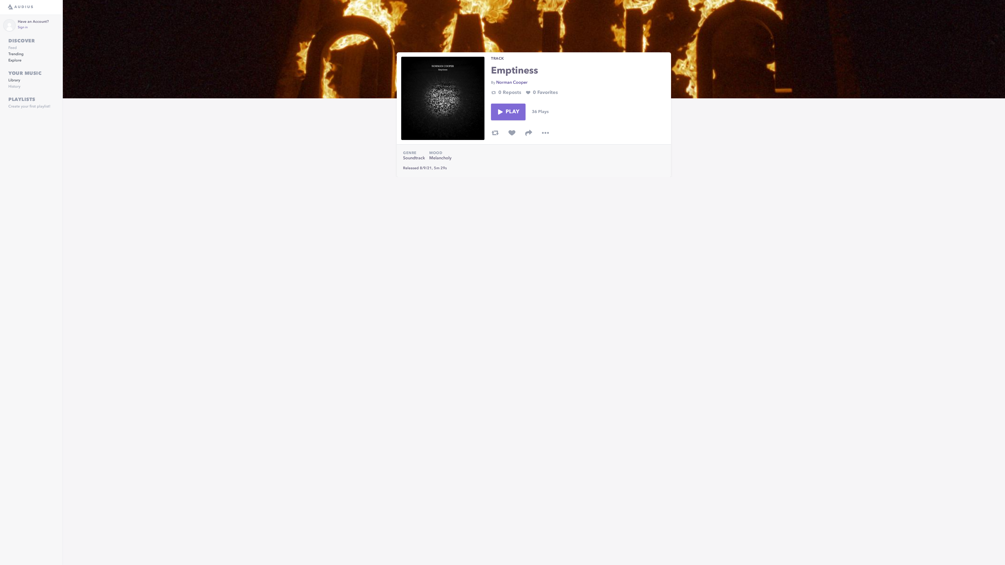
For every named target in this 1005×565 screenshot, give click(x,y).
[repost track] (495, 133)
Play (512, 112)
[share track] (528, 133)
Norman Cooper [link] (512, 83)
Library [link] (14, 80)
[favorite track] (512, 133)
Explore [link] (14, 60)
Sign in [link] (23, 27)
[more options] (545, 133)
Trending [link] (16, 54)
